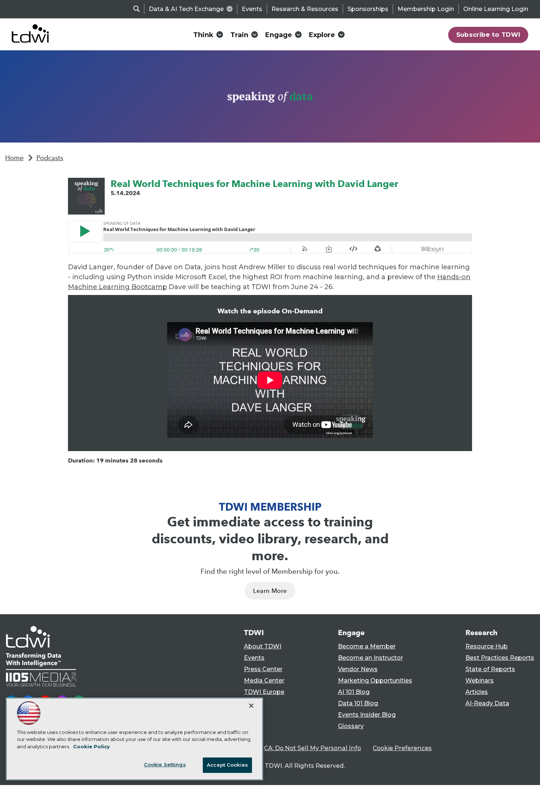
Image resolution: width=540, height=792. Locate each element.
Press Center (263, 669)
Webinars (479, 680)
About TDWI (262, 646)
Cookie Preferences (402, 748)
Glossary (351, 726)
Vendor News (358, 669)
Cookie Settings (165, 764)
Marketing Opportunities (375, 680)
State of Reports (490, 669)
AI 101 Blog (354, 691)
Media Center (264, 680)
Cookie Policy (91, 746)
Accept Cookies (227, 765)
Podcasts (49, 158)
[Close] (251, 706)
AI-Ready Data (487, 703)
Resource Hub (486, 646)
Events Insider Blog (367, 714)
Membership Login (425, 9)
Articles (476, 691)
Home (14, 158)
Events (252, 9)
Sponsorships (368, 9)
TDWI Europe (264, 691)
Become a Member (367, 646)
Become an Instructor (370, 657)
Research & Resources (304, 9)
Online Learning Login (495, 9)
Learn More (270, 591)
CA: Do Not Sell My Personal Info (312, 748)
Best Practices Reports (499, 657)
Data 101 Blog (358, 703)
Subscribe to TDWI (488, 34)
